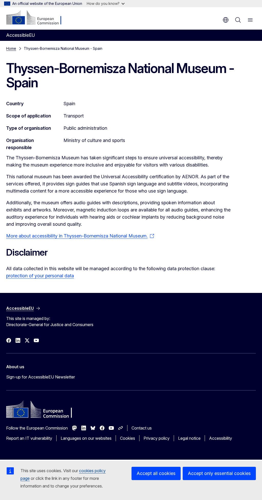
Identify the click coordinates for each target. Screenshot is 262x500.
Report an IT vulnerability (29, 438)
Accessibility (220, 438)
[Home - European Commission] (37, 18)
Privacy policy (157, 438)
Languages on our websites (86, 438)
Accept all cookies (156, 473)
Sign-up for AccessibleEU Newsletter (40, 376)
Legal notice (189, 438)
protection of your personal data (40, 275)
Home (11, 48)
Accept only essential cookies (219, 473)
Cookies (127, 438)
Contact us (142, 428)
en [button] (225, 20)
